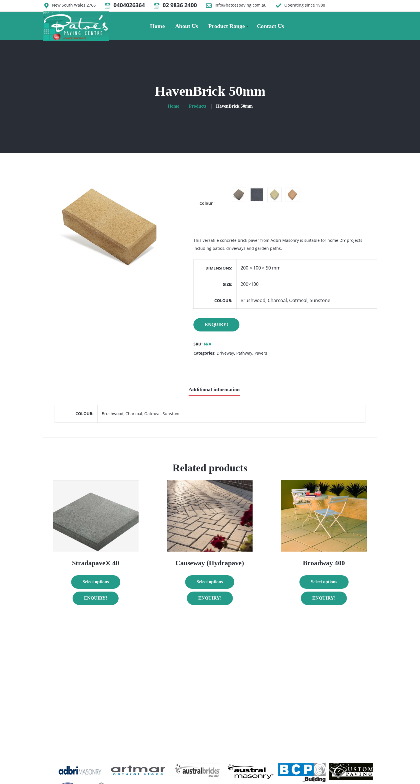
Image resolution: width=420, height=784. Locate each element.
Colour (206, 203)
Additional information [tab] (214, 389)
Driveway (225, 353)
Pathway (244, 353)
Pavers (261, 353)
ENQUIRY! (216, 324)
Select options (96, 581)
